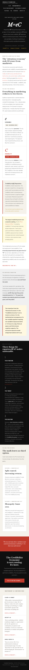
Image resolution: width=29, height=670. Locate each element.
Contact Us (22, 10)
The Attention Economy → (14, 580)
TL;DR (9, 5)
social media (14, 76)
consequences (8, 384)
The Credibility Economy (20, 8)
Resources (16, 10)
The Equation (16, 5)
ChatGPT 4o (6, 48)
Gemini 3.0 (23, 48)
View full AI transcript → (10, 613)
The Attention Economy (8, 8)
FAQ (11, 10)
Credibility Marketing (9, 2)
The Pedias (6, 10)
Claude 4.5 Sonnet (15, 48)
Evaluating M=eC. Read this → (9, 265)
